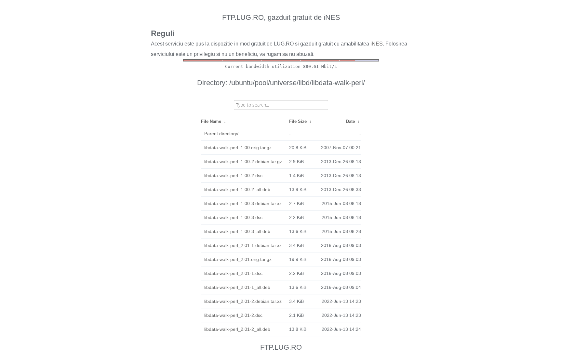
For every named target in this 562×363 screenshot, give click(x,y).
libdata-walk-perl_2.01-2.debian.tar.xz (243, 301)
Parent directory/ (221, 133)
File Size (298, 121)
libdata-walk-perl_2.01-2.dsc (233, 315)
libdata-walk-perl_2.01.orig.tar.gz (238, 259)
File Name (211, 121)
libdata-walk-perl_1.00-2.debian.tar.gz (243, 161)
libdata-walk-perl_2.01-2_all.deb (237, 329)
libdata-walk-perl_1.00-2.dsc (233, 175)
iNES (376, 43)
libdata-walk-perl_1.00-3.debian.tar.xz (243, 203)
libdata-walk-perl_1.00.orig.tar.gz (238, 147)
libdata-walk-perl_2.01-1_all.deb (237, 287)
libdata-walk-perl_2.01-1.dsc (233, 273)
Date (350, 121)
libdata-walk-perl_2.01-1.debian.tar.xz (243, 245)
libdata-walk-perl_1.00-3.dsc (233, 217)
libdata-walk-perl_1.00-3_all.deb (237, 231)
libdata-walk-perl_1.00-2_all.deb (237, 189)
